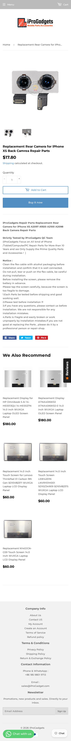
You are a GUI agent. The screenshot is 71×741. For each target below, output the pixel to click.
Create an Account (35, 628)
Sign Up (62, 711)
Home (6, 44)
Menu (10, 4)
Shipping (8, 163)
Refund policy (35, 637)
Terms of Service (36, 632)
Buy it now (35, 202)
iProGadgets (36, 727)
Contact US (35, 619)
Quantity (8, 172)
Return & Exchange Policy (35, 658)
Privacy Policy (35, 649)
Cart (65, 4)
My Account (35, 623)
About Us (35, 615)
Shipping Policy (35, 653)
